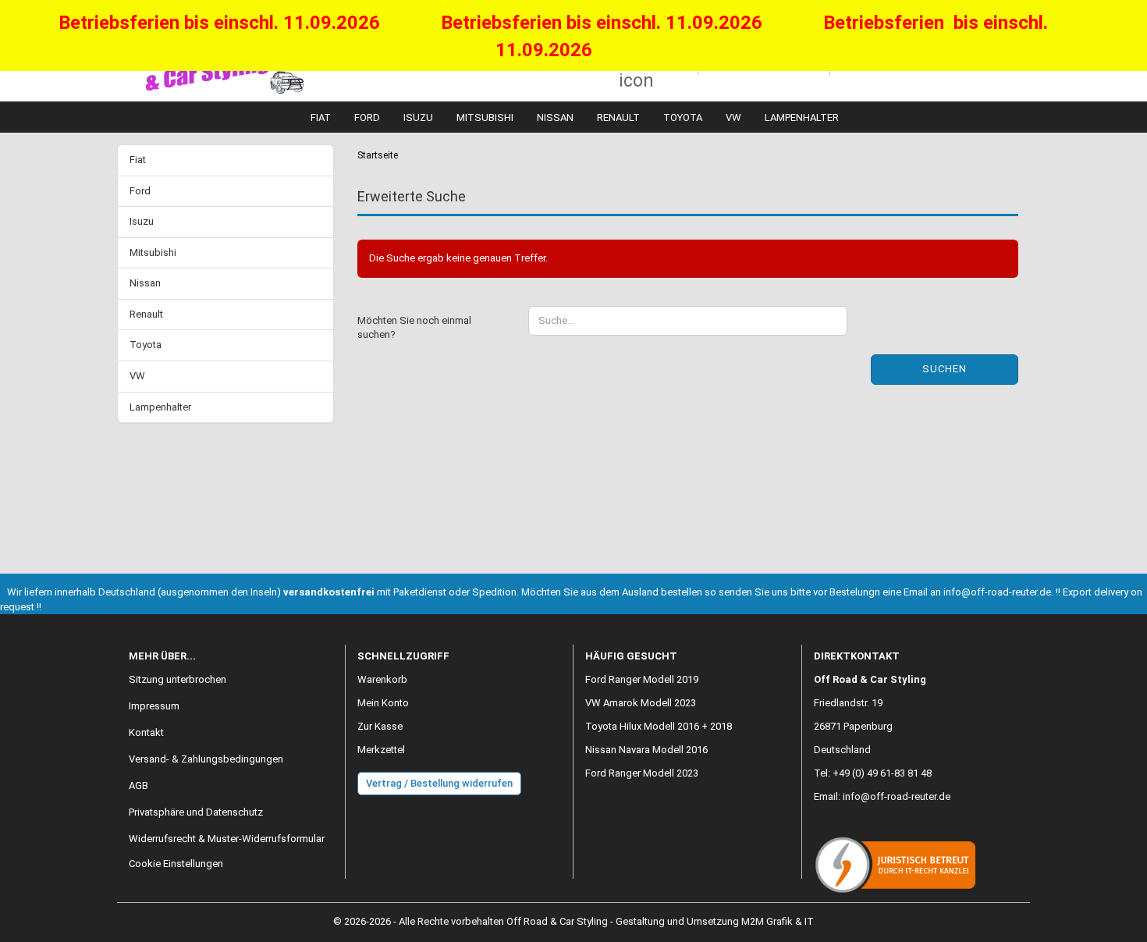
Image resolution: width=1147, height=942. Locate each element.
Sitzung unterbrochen (177, 679)
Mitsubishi (484, 117)
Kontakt (146, 732)
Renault (618, 117)
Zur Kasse (380, 726)
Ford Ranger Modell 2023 (641, 773)
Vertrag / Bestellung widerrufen (439, 783)
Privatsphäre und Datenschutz (196, 812)
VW (733, 117)
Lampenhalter (802, 117)
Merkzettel (381, 749)
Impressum (154, 706)
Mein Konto (383, 703)
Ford (367, 117)
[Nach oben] (1104, 918)
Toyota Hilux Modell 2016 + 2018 (658, 726)
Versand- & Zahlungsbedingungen (206, 759)
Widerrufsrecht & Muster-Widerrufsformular (227, 838)
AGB (138, 785)
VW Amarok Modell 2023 (640, 703)
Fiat (321, 117)
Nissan (555, 117)
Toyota (682, 117)
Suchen (944, 369)
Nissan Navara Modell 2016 (646, 749)
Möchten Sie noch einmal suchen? (414, 328)
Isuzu (418, 117)
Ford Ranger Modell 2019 (641, 679)
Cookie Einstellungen (176, 863)
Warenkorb (382, 679)
